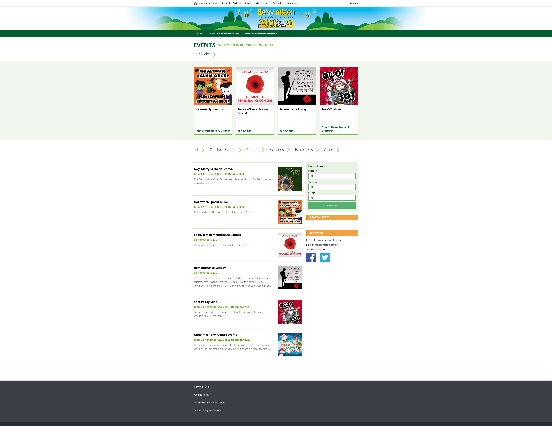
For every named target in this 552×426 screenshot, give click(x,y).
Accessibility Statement (207, 410)
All (197, 149)
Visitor (257, 3)
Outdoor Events (222, 149)
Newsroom (293, 3)
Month (311, 192)
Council (247, 3)
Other (328, 149)
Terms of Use (201, 386)
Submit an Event (319, 217)
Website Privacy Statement (210, 402)
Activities (277, 149)
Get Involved (278, 3)
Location (312, 170)
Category (312, 181)
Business (237, 3)
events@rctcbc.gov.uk (325, 244)
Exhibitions (304, 149)
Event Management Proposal (261, 33)
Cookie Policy (201, 394)
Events (266, 3)
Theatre (252, 149)
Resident (226, 3)
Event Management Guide (224, 33)
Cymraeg (353, 3)
